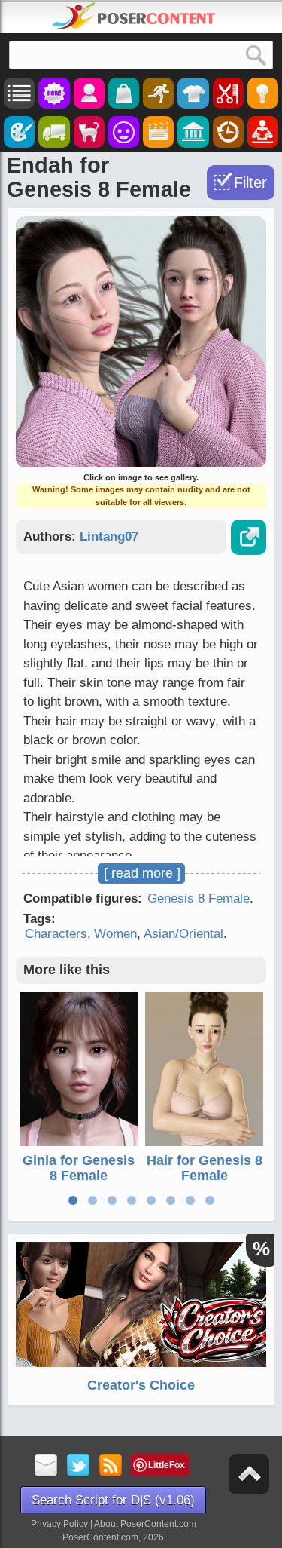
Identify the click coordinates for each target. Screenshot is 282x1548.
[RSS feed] (111, 1466)
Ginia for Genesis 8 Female (79, 1168)
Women (115, 934)
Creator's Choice (141, 1385)
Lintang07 (109, 536)
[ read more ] (142, 873)
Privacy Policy (59, 1524)
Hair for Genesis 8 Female (204, 1168)
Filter (250, 182)
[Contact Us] (46, 1466)
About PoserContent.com (145, 1524)
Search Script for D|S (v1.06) (113, 1500)
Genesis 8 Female (198, 898)
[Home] (134, 15)
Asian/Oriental (183, 934)
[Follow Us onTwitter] (78, 1466)
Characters (56, 934)
